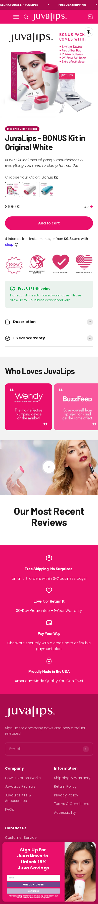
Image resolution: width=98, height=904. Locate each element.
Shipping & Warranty (72, 777)
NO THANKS (33, 890)
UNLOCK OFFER (33, 884)
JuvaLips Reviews (20, 786)
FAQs (9, 809)
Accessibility (65, 812)
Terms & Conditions (71, 803)
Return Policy (65, 786)
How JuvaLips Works (23, 777)
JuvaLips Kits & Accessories (18, 798)
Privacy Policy (66, 795)
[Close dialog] (91, 845)
